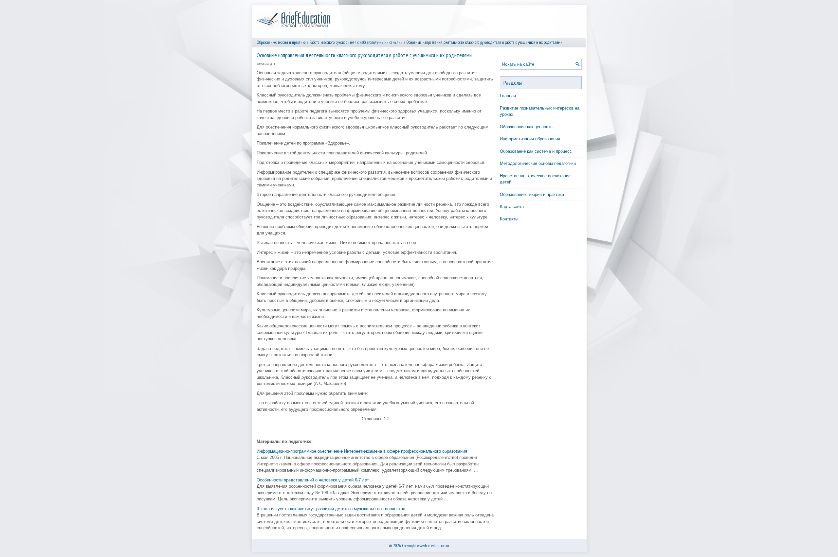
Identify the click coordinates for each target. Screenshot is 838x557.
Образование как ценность (526, 126)
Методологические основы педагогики (538, 163)
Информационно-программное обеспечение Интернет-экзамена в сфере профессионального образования (362, 451)
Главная (508, 95)
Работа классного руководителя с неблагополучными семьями (356, 42)
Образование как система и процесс (536, 151)
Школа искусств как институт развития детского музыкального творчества (331, 508)
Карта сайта (512, 206)
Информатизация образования (530, 138)
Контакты (509, 219)
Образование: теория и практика (281, 42)
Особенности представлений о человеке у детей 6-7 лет (313, 480)
